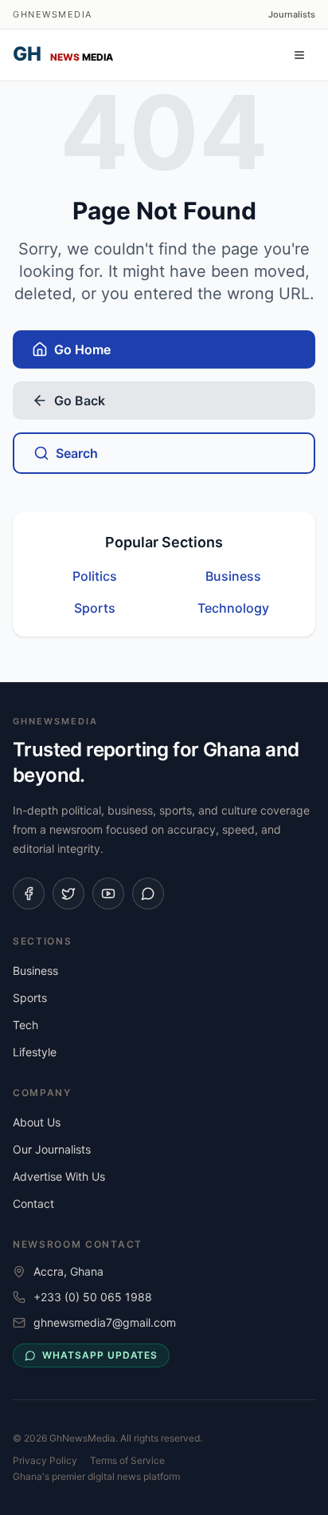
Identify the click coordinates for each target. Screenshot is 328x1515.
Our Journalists (52, 1149)
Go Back (79, 400)
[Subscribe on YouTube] (108, 893)
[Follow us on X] (68, 893)
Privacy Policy (45, 1460)
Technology (233, 608)
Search (77, 453)
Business (233, 576)
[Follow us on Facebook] (29, 893)
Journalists (291, 14)
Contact (33, 1203)
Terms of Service (127, 1460)
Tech (25, 1025)
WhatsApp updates (100, 1355)
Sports (94, 608)
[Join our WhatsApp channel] (148, 893)
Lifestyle (35, 1052)
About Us (37, 1122)
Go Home (82, 349)
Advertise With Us (59, 1176)
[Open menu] (299, 55)
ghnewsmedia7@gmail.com (104, 1322)
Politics (94, 576)
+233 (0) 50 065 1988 (92, 1297)
